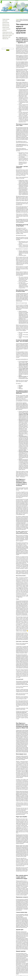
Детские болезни (6, 22)
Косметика (5, 30)
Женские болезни (6, 24)
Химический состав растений (8, 33)
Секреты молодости (6, 28)
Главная (16, 0)
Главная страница (6, 19)
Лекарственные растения (7, 32)
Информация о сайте (6, 37)
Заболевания (5, 20)
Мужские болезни (6, 25)
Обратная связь (5, 38)
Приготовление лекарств (7, 35)
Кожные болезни (6, 27)
